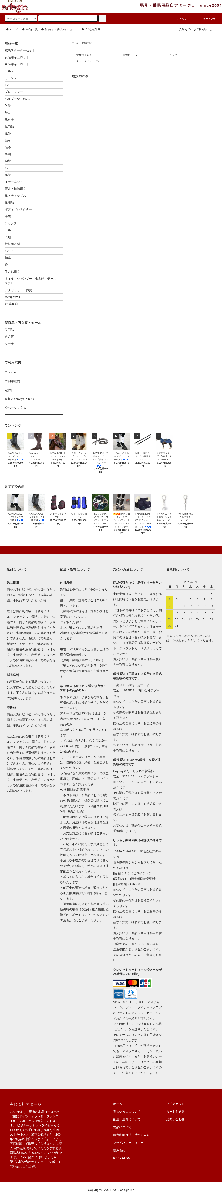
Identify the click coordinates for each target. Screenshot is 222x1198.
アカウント (183, 18)
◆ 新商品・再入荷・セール (59, 29)
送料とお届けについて (20, 399)
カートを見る (175, 1111)
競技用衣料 (87, 43)
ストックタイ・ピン (88, 61)
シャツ (173, 55)
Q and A (10, 372)
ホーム (75, 43)
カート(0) (208, 18)
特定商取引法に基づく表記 (131, 1135)
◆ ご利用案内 (90, 29)
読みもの (185, 29)
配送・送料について (126, 1119)
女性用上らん (84, 55)
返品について (122, 1127)
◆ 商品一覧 (30, 29)
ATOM (126, 1158)
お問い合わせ (203, 29)
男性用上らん (130, 55)
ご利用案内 (12, 381)
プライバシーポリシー (128, 1142)
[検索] (102, 18)
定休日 (9, 390)
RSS (116, 1158)
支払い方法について (126, 1111)
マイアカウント (177, 1104)
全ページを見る (15, 407)
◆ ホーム (12, 29)
